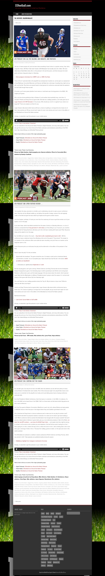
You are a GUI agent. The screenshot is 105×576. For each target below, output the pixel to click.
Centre (61, 516)
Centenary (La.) (51, 484)
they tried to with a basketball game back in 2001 (48, 236)
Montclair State (45, 539)
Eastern (28, 341)
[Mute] (63, 120)
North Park (56, 341)
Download (33, 123)
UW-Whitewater (25, 165)
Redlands (54, 546)
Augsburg (41, 482)
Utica (26, 492)
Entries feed (76, 54)
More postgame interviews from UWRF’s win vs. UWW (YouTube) (33, 77)
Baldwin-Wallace (38, 158)
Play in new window (24, 123)
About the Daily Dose (27, 14)
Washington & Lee (34, 494)
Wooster (30, 496)
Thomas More (52, 552)
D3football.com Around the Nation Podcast (36, 138)
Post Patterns (77, 41)
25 (79, 77)
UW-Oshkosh (55, 163)
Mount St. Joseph (21, 490)
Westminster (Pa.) (61, 494)
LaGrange (16, 488)
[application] (42, 120)
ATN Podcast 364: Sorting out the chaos (28, 381)
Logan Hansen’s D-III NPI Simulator (23, 102)
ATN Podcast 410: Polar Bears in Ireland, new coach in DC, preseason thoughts (82, 106)
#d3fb (66, 258)
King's (46, 341)
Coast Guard (21, 160)
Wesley (49, 562)
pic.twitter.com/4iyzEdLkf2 (23, 261)
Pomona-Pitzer (63, 341)
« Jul (75, 82)
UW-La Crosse (48, 163)
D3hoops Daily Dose (78, 33)
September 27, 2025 (38, 264)
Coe (26, 160)
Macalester (26, 488)
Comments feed (77, 57)
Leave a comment (64, 165)
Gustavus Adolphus (54, 160)
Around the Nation (23, 158)
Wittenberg (49, 565)
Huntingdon (48, 486)
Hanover (16, 161)
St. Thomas (44, 552)
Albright (33, 339)
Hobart (36, 341)
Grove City (32, 341)
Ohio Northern (65, 161)
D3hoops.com (77, 36)
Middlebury (54, 488)
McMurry (49, 488)
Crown (36, 160)
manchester (32, 488)
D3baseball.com (77, 22)
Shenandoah (50, 490)
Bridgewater (17, 484)
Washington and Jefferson (39, 165)
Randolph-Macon (18, 163)
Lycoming (21, 488)
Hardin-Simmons (41, 486)
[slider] (66, 120)
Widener (40, 343)
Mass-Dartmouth (43, 488)
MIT (58, 488)
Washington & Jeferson (32, 343)
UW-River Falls (51, 492)
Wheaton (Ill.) (56, 562)
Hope (20, 161)
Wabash (61, 559)
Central (55, 158)
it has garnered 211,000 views (36, 227)
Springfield (34, 163)
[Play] (16, 120)
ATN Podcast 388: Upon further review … (28, 204)
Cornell (59, 484)
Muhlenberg (58, 161)
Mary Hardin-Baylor (33, 161)
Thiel (43, 163)
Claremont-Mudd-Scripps (20, 341)
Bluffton (62, 482)
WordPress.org (77, 59)
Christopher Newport (60, 339)
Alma (39, 339)
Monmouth (53, 161)
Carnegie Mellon (49, 158)
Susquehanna (23, 343)
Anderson (36, 482)
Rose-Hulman (43, 490)
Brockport (22, 484)
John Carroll (54, 486)
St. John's (39, 163)
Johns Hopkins (25, 161)
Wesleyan (48, 165)
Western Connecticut (43, 494)
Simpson (29, 163)
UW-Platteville (61, 163)
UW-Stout (19, 165)
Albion (32, 158)
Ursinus (23, 492)
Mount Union (51, 341)
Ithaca (43, 341)
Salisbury (25, 163)
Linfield (43, 536)
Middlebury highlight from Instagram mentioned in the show (31, 441)
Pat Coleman (32, 62)
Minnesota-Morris (46, 161)
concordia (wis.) (30, 160)
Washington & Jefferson (24, 494)
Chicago (59, 158)
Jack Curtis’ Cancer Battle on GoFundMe (26, 299)
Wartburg (31, 165)
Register (75, 49)
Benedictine (54, 482)
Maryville (40, 161)
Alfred (36, 339)
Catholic (45, 484)
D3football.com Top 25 (79, 30)
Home (17, 14)
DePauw (53, 523)
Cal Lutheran (52, 339)
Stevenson (60, 490)
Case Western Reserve (38, 484)
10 (76, 73)
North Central (52, 542)
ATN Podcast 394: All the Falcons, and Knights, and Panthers (35, 59)
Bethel (59, 482)
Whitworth (16, 496)
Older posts (17, 22)
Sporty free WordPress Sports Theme (47, 572)
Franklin (47, 160)
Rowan (59, 546)
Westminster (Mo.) (55, 165)
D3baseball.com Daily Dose (80, 25)
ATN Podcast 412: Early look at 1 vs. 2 (82, 97)
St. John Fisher (57, 549)
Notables (76, 38)
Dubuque (43, 160)
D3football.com (23, 5)
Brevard (66, 482)
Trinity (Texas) (60, 552)
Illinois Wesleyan (58, 529)
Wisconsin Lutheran (23, 496)
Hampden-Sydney (63, 160)
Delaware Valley (45, 523)
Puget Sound (28, 490)
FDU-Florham (21, 486)
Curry (39, 160)
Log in (75, 51)
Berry (44, 158)
